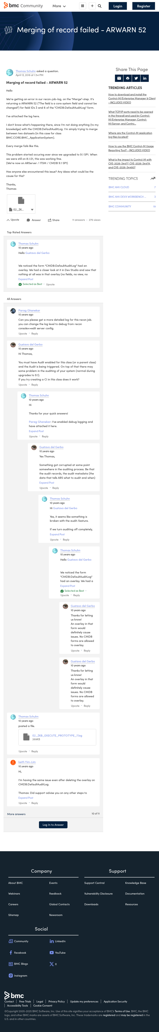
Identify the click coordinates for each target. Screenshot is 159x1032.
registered (109, 1015)
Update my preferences (84, 1001)
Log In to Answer (53, 825)
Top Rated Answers (19, 232)
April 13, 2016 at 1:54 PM (29, 75)
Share (56, 220)
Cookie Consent (42, 1005)
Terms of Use (122, 1011)
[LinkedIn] (145, 78)
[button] (32, 209)
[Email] (119, 78)
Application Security (115, 1001)
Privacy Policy (56, 1001)
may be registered (132, 1015)
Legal (39, 1001)
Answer (36, 220)
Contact (9, 1001)
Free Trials (25, 1001)
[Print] (128, 78)
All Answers (14, 299)
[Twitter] (136, 78)
